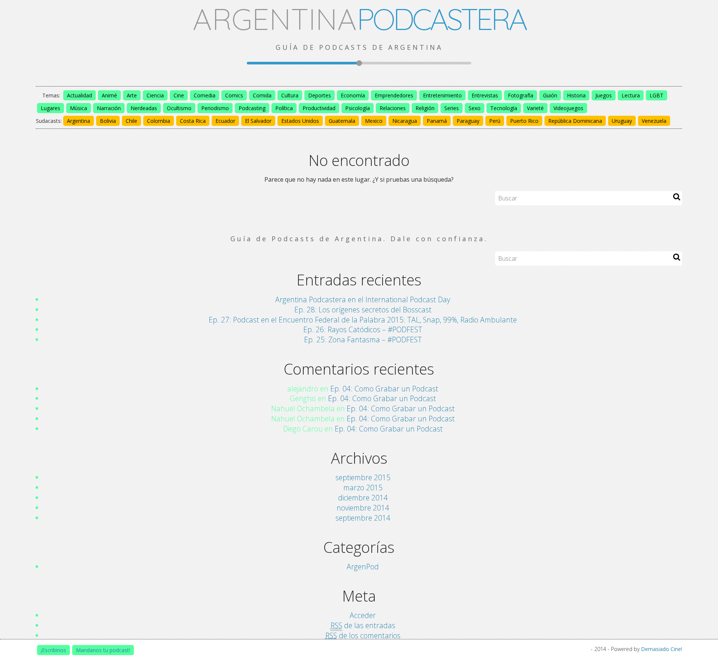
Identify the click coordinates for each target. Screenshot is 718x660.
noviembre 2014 (363, 508)
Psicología (357, 108)
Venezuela (654, 120)
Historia (576, 95)
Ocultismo (179, 108)
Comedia (204, 95)
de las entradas (363, 625)
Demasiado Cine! (661, 649)
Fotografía (520, 95)
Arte (132, 95)
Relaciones (393, 108)
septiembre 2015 (362, 477)
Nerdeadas (144, 108)
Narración (109, 108)
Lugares (50, 108)
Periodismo (215, 108)
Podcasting (252, 108)
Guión (550, 95)
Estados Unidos (300, 120)
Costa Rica (193, 120)
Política (284, 108)
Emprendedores (394, 95)
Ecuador (225, 120)
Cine (179, 95)
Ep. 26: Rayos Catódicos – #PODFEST (362, 329)
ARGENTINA (359, 18)
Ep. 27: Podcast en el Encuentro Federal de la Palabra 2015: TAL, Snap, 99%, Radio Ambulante (363, 320)
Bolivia (108, 120)
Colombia (158, 120)
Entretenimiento (442, 95)
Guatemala (342, 120)
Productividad (319, 108)
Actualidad (79, 95)
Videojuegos (568, 108)
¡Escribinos (53, 650)
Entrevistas (485, 95)
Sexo (475, 108)
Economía (353, 95)
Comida (262, 95)
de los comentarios (363, 635)
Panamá (437, 120)
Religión (425, 108)
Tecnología (503, 108)
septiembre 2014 (362, 518)
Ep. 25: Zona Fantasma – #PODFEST (363, 339)
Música (78, 108)
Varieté (535, 108)
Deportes (319, 95)
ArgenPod (363, 566)
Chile (131, 120)
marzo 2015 (363, 487)
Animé (109, 95)
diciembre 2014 (363, 498)
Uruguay (622, 120)
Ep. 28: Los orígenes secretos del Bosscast (363, 310)
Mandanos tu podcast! (103, 650)
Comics (234, 95)
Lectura (631, 95)
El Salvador (258, 120)
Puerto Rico (524, 120)
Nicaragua (404, 120)
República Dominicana (575, 120)
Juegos (603, 95)
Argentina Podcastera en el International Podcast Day (362, 299)
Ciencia (155, 95)
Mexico (374, 120)
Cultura (289, 95)
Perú (494, 120)
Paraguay (468, 120)
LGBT (656, 95)
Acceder (363, 615)
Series (451, 108)
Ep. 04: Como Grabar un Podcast (384, 389)
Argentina (78, 120)
